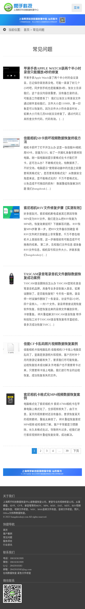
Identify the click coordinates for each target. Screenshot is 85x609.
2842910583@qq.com (21, 569)
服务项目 (7, 541)
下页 (76, 450)
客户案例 (7, 533)
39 (67, 450)
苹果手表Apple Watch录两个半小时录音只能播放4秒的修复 (52, 70)
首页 (27, 29)
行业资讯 (7, 545)
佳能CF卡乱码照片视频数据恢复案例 (51, 344)
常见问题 (38, 29)
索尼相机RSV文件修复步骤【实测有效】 (53, 208)
